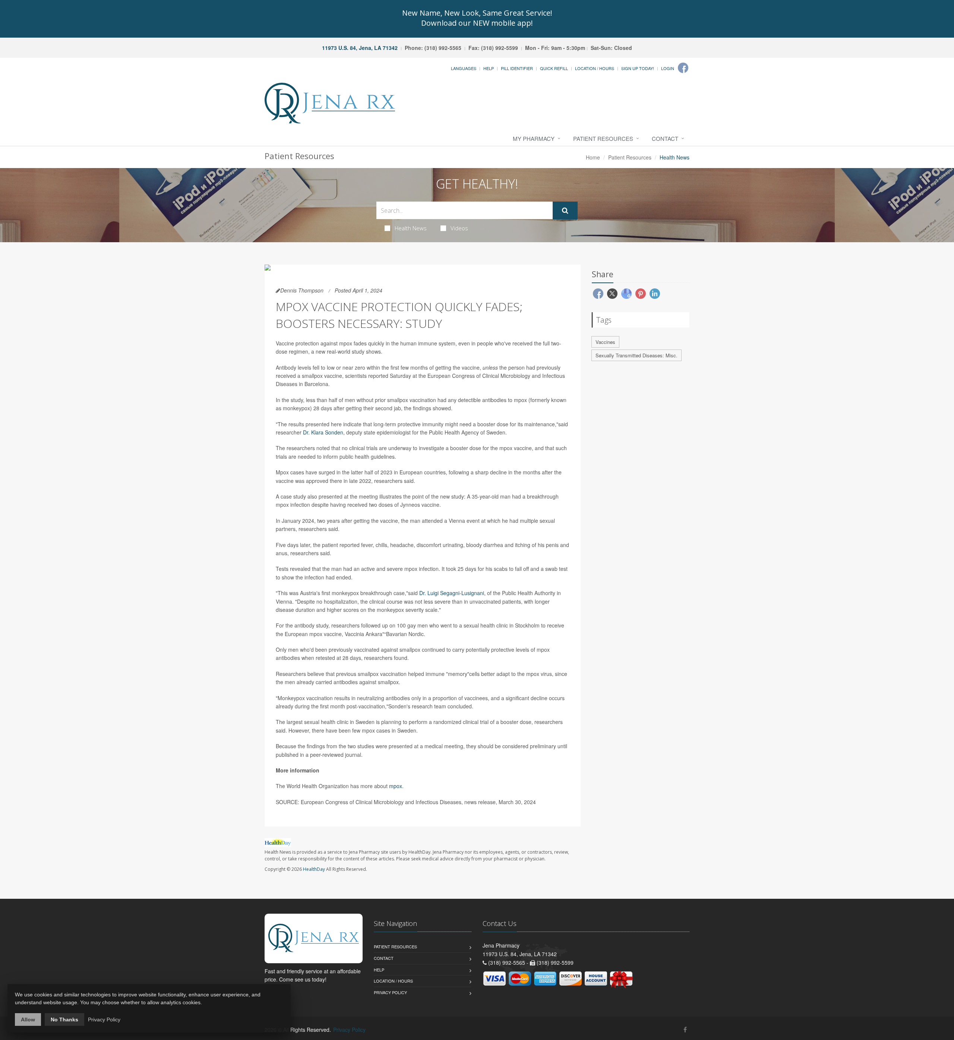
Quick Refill (554, 68)
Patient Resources (603, 138)
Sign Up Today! (637, 68)
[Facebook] (683, 68)
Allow (28, 1019)
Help (488, 68)
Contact (665, 138)
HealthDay (314, 869)
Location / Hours (594, 68)
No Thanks (64, 1019)
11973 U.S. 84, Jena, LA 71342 (360, 47)
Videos (459, 228)
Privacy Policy (390, 992)
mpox (395, 786)
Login (667, 68)
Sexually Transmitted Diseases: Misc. (636, 355)
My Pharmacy (534, 138)
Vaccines (605, 341)
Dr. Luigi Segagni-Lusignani (451, 593)
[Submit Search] (565, 210)
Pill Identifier (517, 68)
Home (593, 157)
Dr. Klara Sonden (323, 432)
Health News (411, 228)
